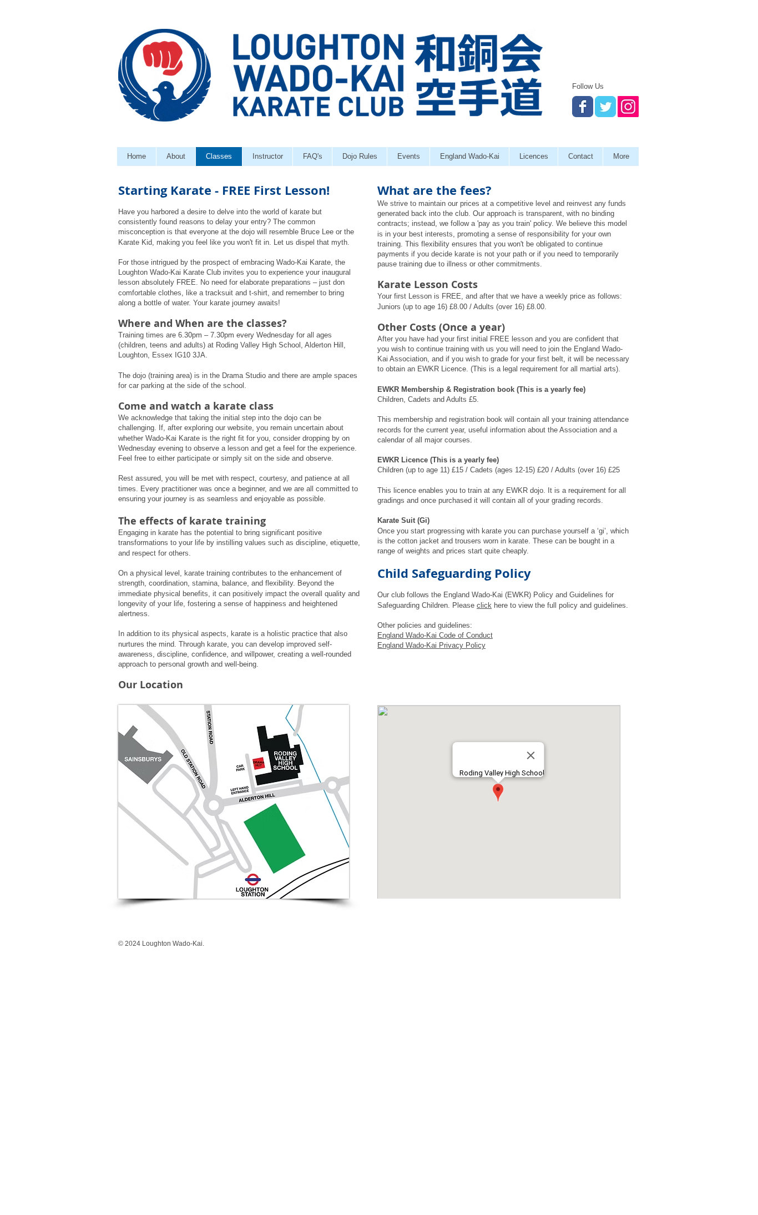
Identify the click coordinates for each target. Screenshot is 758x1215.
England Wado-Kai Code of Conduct (435, 635)
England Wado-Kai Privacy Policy (431, 645)
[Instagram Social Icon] (628, 106)
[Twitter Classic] (605, 106)
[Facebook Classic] (582, 106)
